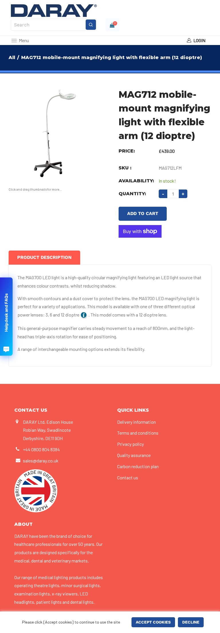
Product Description (44, 257)
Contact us (127, 477)
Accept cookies (153, 622)
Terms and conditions (137, 432)
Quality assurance (134, 455)
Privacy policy (130, 444)
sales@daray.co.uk (40, 460)
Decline (190, 622)
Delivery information (136, 422)
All (12, 57)
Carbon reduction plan (138, 466)
